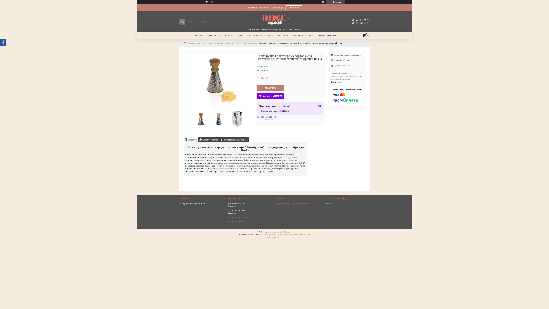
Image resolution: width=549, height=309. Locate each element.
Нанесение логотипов (260, 35)
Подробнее (294, 7)
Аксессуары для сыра (246, 43)
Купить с (267, 95)
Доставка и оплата (303, 35)
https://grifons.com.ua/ (238, 217)
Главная (198, 35)
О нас (240, 35)
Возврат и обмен (327, 35)
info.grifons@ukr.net (237, 221)
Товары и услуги (196, 43)
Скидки (228, 35)
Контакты (282, 35)
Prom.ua (287, 232)
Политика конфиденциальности (297, 234)
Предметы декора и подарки (220, 43)
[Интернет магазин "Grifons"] (274, 19)
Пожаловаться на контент (273, 234)
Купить (272, 87)
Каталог (211, 35)
